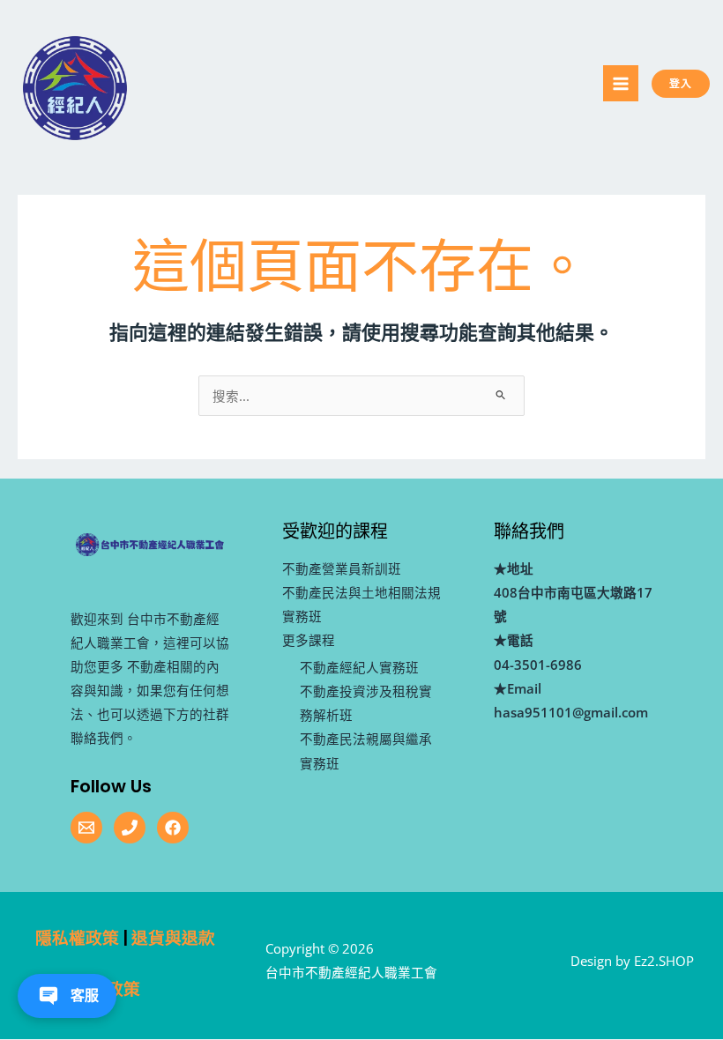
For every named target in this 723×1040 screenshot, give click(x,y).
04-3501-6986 (538, 664)
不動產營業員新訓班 (341, 568)
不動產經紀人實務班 (359, 667)
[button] (696, 84)
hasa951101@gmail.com (571, 712)
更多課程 (308, 640)
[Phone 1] (129, 827)
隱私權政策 (77, 938)
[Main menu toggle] (620, 82)
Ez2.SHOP (664, 960)
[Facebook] (173, 827)
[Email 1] (86, 827)
